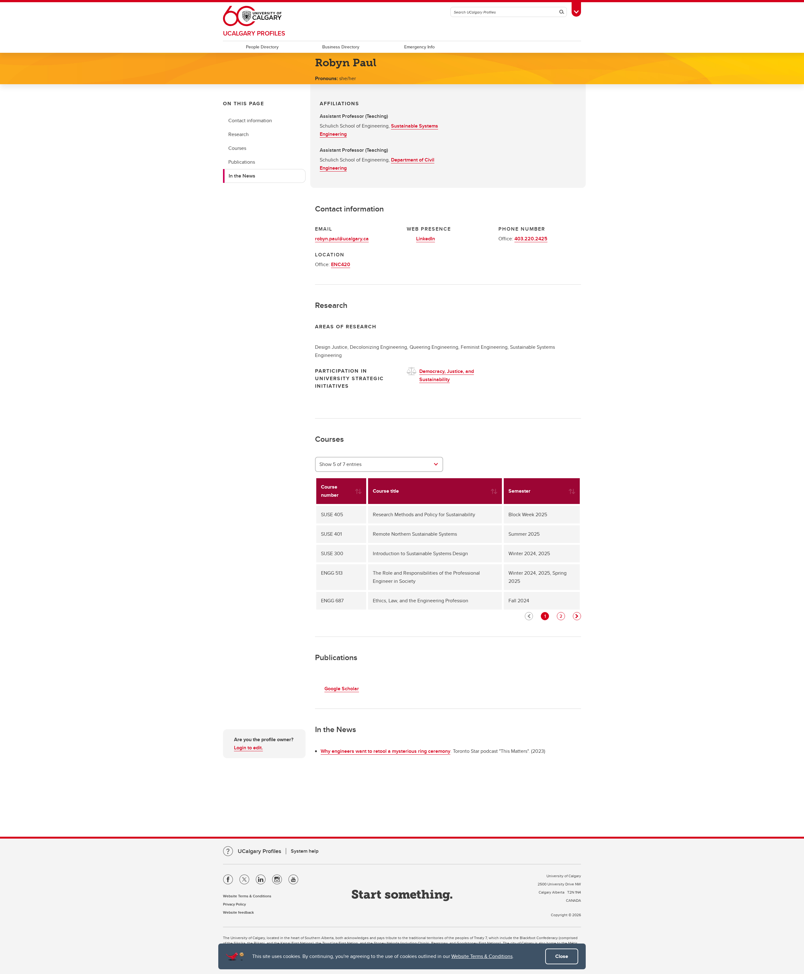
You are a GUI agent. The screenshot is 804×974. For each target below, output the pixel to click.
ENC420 (340, 264)
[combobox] (379, 464)
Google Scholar (341, 688)
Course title (386, 491)
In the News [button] (242, 175)
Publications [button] (241, 162)
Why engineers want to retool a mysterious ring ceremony (385, 751)
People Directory (262, 47)
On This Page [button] (243, 103)
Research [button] (238, 134)
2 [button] (561, 616)
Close (561, 956)
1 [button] (545, 616)
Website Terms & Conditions (482, 956)
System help (304, 851)
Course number (330, 491)
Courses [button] (237, 148)
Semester (519, 491)
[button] (577, 616)
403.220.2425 (530, 238)
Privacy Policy (234, 904)
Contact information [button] (250, 120)
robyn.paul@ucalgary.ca (342, 238)
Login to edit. (248, 747)
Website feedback (238, 912)
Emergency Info (419, 47)
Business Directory (340, 47)
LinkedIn (425, 238)
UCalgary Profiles (254, 33)
